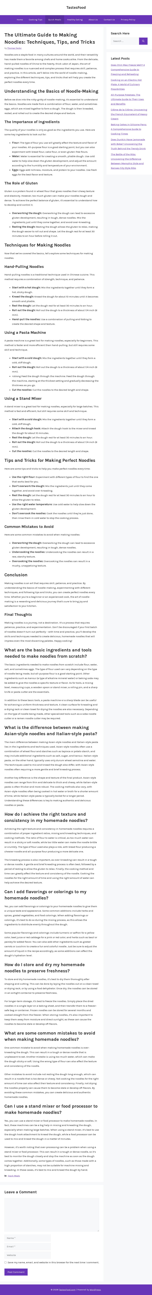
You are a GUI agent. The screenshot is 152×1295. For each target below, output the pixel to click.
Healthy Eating (75, 19)
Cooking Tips (35, 19)
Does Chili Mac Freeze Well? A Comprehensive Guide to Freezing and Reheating (128, 69)
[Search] (143, 41)
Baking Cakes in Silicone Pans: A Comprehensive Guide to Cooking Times (129, 129)
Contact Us (109, 19)
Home (20, 19)
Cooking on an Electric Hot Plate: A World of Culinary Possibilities (126, 84)
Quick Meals (54, 19)
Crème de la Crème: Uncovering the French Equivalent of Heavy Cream (129, 114)
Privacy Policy (128, 19)
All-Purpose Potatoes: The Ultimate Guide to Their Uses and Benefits (127, 99)
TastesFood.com (67, 1289)
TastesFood (76, 7)
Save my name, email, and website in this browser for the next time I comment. (53, 1262)
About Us (93, 19)
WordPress (95, 1289)
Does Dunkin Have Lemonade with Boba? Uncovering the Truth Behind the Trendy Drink (128, 144)
